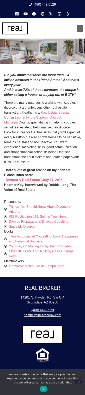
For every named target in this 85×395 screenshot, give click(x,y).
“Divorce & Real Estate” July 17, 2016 (33, 180)
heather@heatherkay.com (42, 315)
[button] (80, 28)
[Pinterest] (42, 13)
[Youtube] (25, 13)
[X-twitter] (51, 13)
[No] (78, 382)
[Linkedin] (17, 13)
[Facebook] (34, 13)
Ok (43, 388)
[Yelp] (68, 13)
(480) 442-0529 (42, 310)
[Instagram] (59, 13)
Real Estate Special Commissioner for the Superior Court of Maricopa (37, 117)
